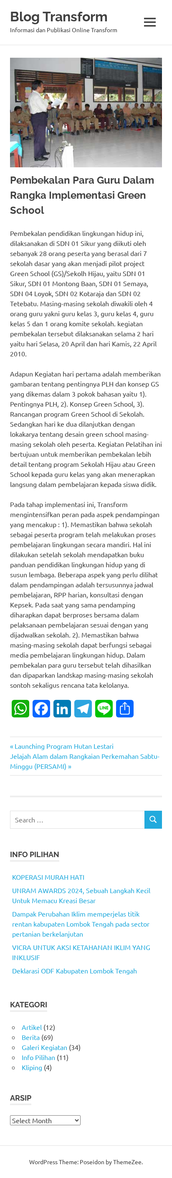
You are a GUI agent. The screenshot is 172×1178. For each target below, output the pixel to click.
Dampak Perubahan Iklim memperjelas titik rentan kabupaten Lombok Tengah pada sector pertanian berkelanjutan (80, 923)
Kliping (32, 1067)
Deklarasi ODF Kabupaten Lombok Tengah (74, 970)
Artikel (32, 1027)
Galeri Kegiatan (44, 1047)
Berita (31, 1037)
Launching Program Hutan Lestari (64, 746)
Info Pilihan (38, 1057)
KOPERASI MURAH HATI (48, 877)
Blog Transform (59, 16)
